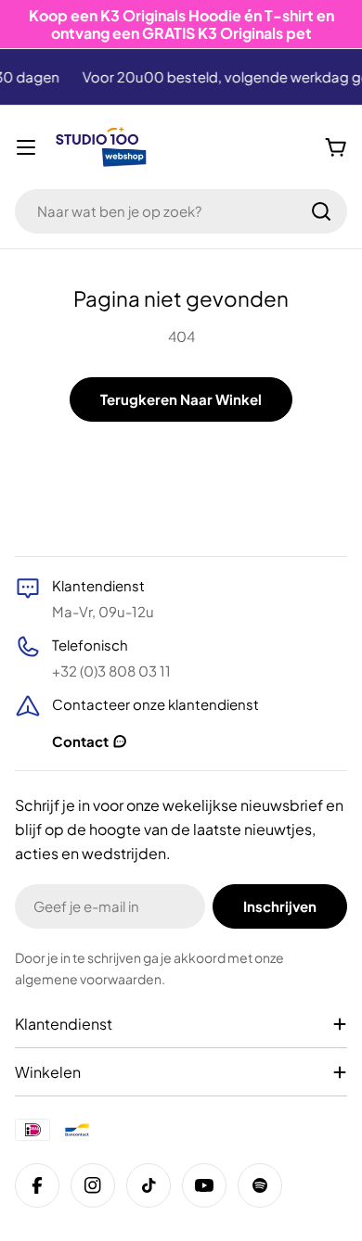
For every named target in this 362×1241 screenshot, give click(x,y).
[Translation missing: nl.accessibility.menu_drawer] (26, 147)
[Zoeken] (321, 211)
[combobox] (181, 211)
